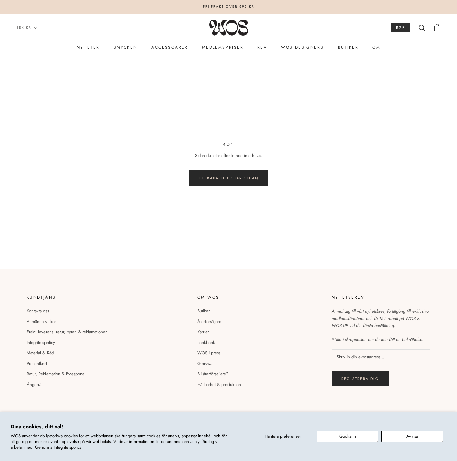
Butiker (203, 311)
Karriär (203, 332)
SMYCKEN (126, 47)
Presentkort (37, 363)
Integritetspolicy (68, 447)
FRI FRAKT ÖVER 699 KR (228, 6)
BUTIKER (348, 47)
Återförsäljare (209, 321)
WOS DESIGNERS (302, 47)
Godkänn (347, 436)
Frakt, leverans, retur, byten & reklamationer (67, 332)
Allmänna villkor (41, 321)
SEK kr (24, 27)
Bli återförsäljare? (213, 374)
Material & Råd (40, 353)
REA (262, 47)
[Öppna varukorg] (437, 27)
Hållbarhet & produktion (219, 384)
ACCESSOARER (169, 47)
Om (376, 47)
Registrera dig (360, 378)
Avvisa (412, 436)
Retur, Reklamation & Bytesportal (56, 374)
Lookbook (206, 342)
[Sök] (422, 27)
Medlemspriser (222, 47)
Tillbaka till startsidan (228, 178)
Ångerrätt (35, 384)
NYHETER (88, 47)
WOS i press (208, 353)
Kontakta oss (38, 311)
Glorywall (205, 363)
